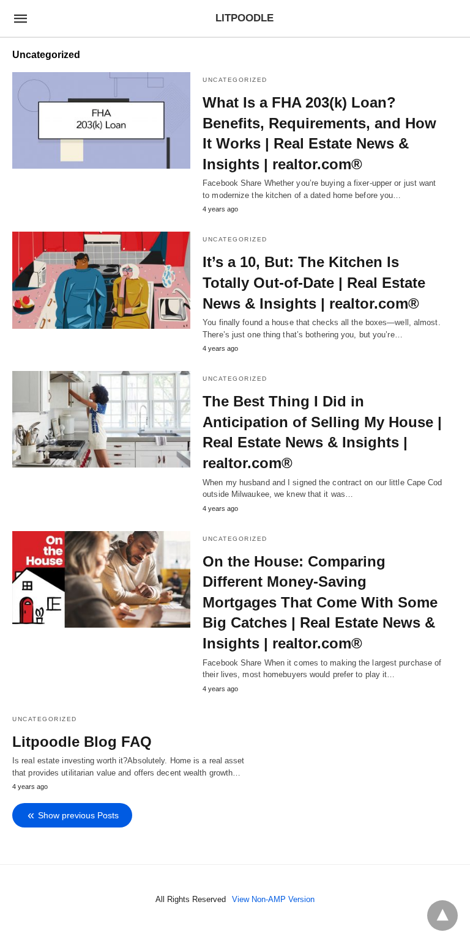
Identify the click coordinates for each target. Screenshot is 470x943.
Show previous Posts (78, 815)
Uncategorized (235, 79)
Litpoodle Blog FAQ (82, 741)
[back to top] (442, 915)
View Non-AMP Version (273, 899)
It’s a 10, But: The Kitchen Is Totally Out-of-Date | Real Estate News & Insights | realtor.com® (314, 282)
